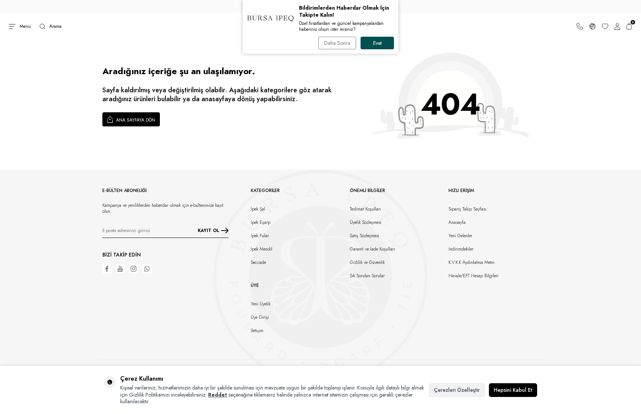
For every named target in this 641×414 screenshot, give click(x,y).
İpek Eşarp (260, 222)
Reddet (217, 394)
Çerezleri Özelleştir (457, 390)
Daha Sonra (337, 43)
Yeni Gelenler (460, 235)
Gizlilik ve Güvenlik (367, 262)
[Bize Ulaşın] (579, 26)
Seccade (258, 262)
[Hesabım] (617, 26)
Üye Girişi (260, 317)
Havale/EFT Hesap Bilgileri (473, 275)
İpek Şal (258, 209)
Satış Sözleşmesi (364, 235)
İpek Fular (260, 235)
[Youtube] (120, 268)
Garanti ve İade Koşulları (372, 249)
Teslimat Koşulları (365, 209)
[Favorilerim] (605, 26)
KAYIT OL (208, 231)
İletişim (257, 330)
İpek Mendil (261, 249)
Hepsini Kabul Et (513, 390)
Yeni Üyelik (260, 304)
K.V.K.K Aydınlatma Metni (471, 262)
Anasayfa (457, 222)
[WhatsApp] (146, 268)
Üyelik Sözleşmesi (365, 222)
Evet (377, 43)
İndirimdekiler (460, 249)
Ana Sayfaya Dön (135, 120)
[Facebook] (106, 268)
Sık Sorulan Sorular (367, 275)
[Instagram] (133, 268)
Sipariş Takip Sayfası (467, 209)
